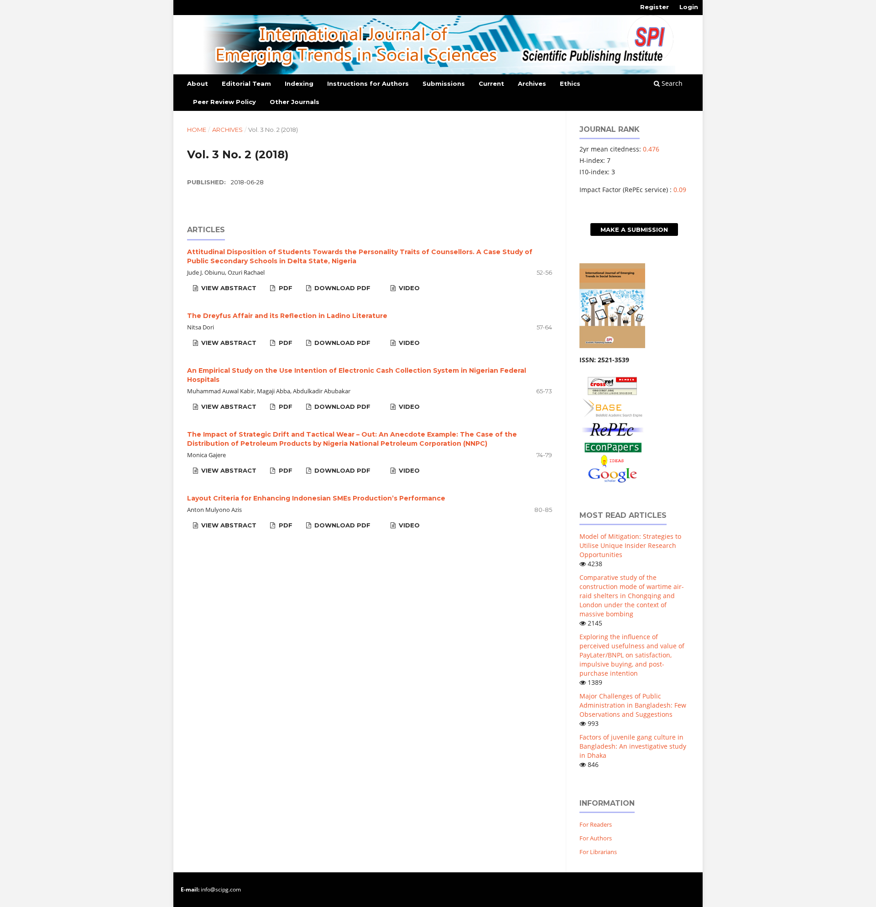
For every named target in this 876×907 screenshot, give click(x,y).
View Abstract (227, 288)
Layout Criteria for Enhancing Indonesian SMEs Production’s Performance (316, 498)
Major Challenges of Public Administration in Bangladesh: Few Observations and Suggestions (632, 705)
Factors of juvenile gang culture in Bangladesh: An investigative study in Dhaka (632, 746)
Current (491, 83)
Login (688, 6)
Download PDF (341, 288)
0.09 (679, 189)
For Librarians (598, 852)
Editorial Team (246, 83)
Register (654, 6)
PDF (284, 288)
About (197, 83)
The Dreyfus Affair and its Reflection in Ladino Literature (287, 316)
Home (196, 129)
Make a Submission (634, 229)
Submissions (443, 83)
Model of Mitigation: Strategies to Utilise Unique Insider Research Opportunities (630, 545)
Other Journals (294, 101)
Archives (532, 83)
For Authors (595, 838)
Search (671, 83)
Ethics (570, 83)
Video (408, 288)
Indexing (299, 83)
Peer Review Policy (224, 101)
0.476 (651, 149)
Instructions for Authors (368, 83)
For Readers (595, 824)
